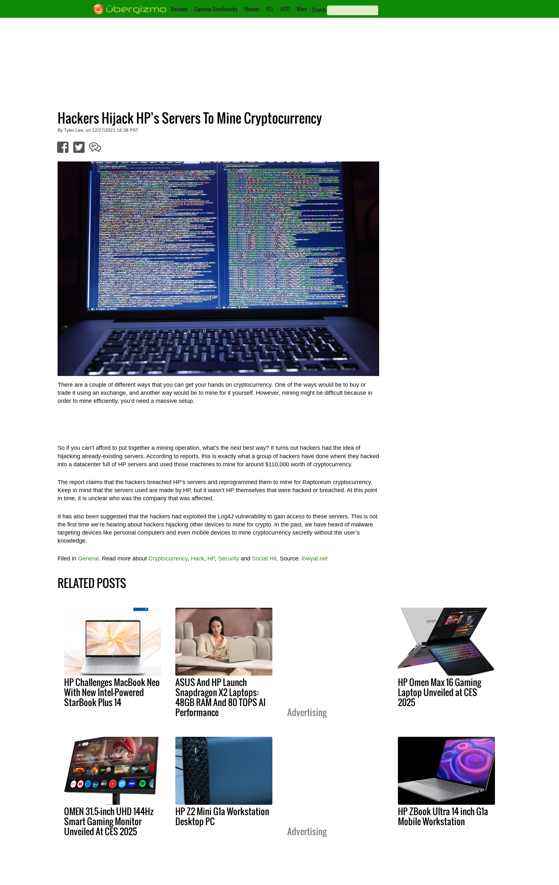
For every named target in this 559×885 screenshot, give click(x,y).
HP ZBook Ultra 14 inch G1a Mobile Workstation (443, 816)
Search (319, 10)
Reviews (179, 9)
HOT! (285, 9)
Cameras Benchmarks (216, 9)
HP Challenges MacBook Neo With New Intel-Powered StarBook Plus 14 (112, 692)
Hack (197, 558)
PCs (270, 9)
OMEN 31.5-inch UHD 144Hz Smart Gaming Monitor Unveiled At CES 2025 (109, 821)
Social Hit (264, 558)
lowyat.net (314, 558)
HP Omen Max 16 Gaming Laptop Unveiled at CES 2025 (439, 692)
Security (228, 558)
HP (211, 558)
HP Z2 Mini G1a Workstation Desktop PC (222, 816)
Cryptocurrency (168, 558)
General (88, 558)
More (302, 9)
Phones (252, 9)
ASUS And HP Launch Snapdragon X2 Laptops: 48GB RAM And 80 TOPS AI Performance (220, 697)
